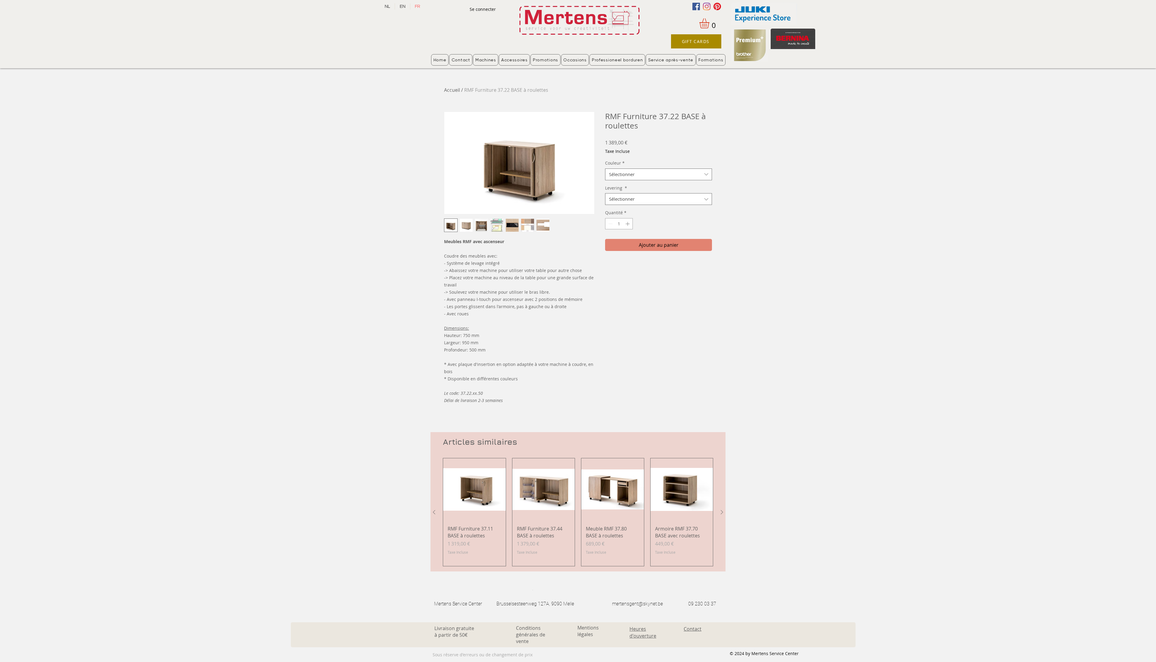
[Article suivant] (722, 512)
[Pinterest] (717, 6)
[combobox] (658, 174)
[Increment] (628, 223)
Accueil (452, 90)
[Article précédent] (434, 512)
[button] (710, 23)
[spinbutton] (619, 223)
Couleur (615, 163)
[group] (578, 512)
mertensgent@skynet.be (637, 604)
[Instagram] (706, 6)
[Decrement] (610, 223)
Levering (616, 188)
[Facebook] (696, 6)
